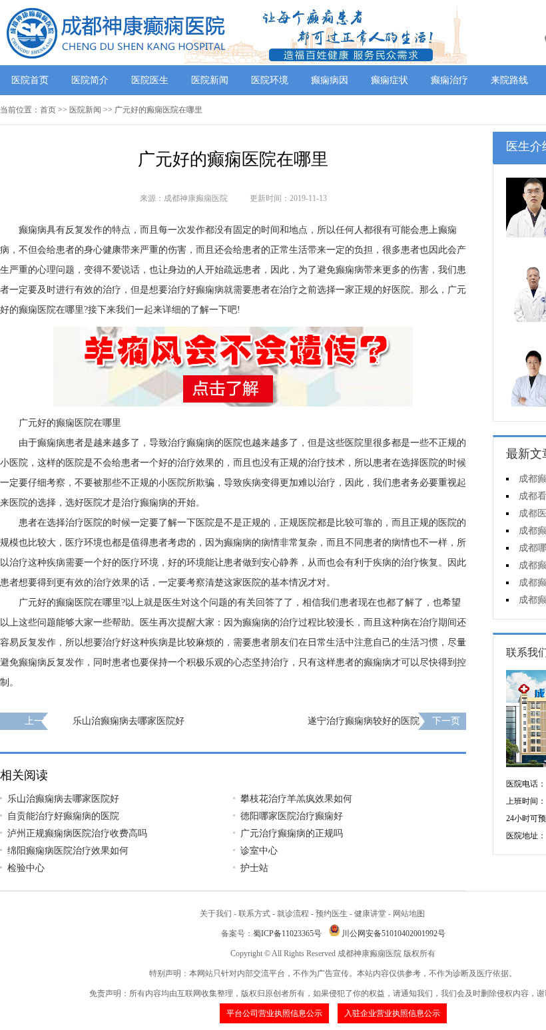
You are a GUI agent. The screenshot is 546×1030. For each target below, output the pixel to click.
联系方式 (254, 913)
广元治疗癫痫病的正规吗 (291, 833)
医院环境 (269, 80)
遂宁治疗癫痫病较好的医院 (363, 721)
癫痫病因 (329, 80)
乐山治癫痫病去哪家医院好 (128, 721)
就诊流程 (293, 913)
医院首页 (30, 80)
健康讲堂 (370, 913)
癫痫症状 (389, 80)
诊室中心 (259, 851)
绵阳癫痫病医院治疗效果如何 (68, 851)
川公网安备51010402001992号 (393, 933)
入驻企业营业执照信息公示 (392, 1013)
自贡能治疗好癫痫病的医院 (63, 816)
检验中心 (26, 868)
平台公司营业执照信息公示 (274, 1013)
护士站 (254, 868)
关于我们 (216, 913)
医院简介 (90, 80)
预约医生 (332, 913)
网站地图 (409, 913)
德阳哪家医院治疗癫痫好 (291, 816)
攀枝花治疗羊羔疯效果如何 (296, 799)
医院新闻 (209, 80)
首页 (48, 109)
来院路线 (509, 80)
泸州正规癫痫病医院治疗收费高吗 (77, 833)
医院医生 (149, 80)
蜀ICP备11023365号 (287, 933)
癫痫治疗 (449, 80)
